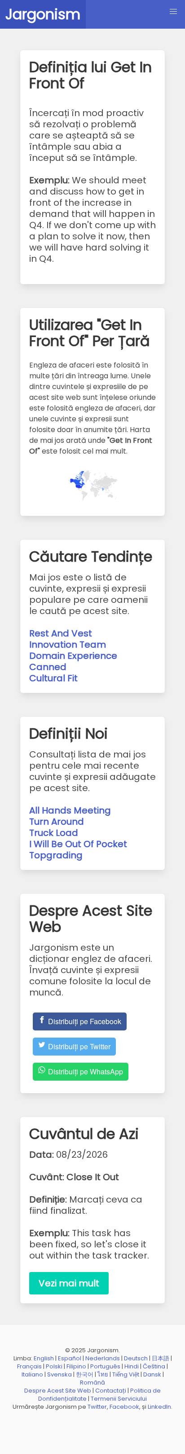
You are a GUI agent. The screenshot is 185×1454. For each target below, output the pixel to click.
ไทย (102, 1374)
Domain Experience (73, 655)
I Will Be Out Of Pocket (78, 844)
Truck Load (53, 833)
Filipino (76, 1366)
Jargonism (42, 14)
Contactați (110, 1390)
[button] (173, 11)
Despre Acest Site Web (57, 1390)
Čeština (154, 1366)
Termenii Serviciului (119, 1398)
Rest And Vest (60, 633)
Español (69, 1358)
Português (105, 1366)
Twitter (97, 1406)
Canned (47, 667)
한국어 (84, 1374)
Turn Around (56, 821)
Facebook (124, 1406)
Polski (54, 1366)
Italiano (32, 1374)
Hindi (131, 1366)
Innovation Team (67, 644)
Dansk (152, 1374)
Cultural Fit (53, 678)
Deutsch (136, 1358)
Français (29, 1366)
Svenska (59, 1374)
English (44, 1358)
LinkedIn (159, 1406)
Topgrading (56, 855)
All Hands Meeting (70, 810)
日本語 (160, 1358)
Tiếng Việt (125, 1374)
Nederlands (102, 1358)
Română (92, 1382)
